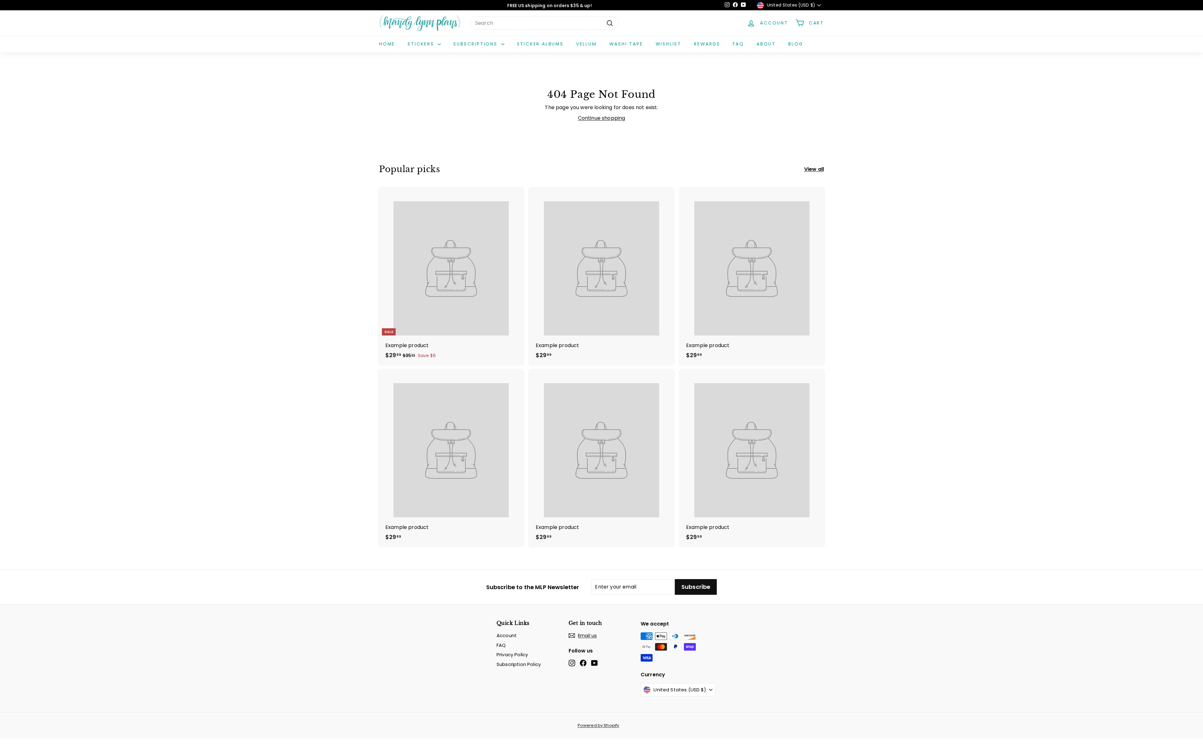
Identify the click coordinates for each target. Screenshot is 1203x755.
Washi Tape (626, 44)
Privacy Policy (512, 654)
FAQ (738, 44)
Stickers (422, 44)
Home (387, 44)
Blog (795, 44)
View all (814, 169)
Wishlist (668, 44)
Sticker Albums (540, 44)
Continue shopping (601, 118)
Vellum (586, 44)
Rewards (707, 44)
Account (507, 635)
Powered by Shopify (598, 725)
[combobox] (544, 23)
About (766, 44)
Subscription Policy (519, 664)
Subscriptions (476, 44)
